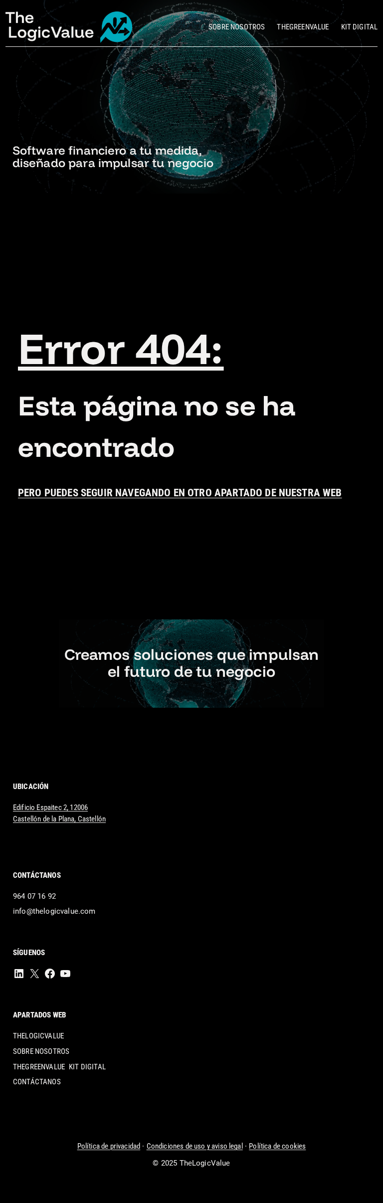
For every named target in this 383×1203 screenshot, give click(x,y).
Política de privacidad (109, 1146)
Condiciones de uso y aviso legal (195, 1146)
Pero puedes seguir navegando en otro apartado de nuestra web (180, 492)
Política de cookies (277, 1146)
